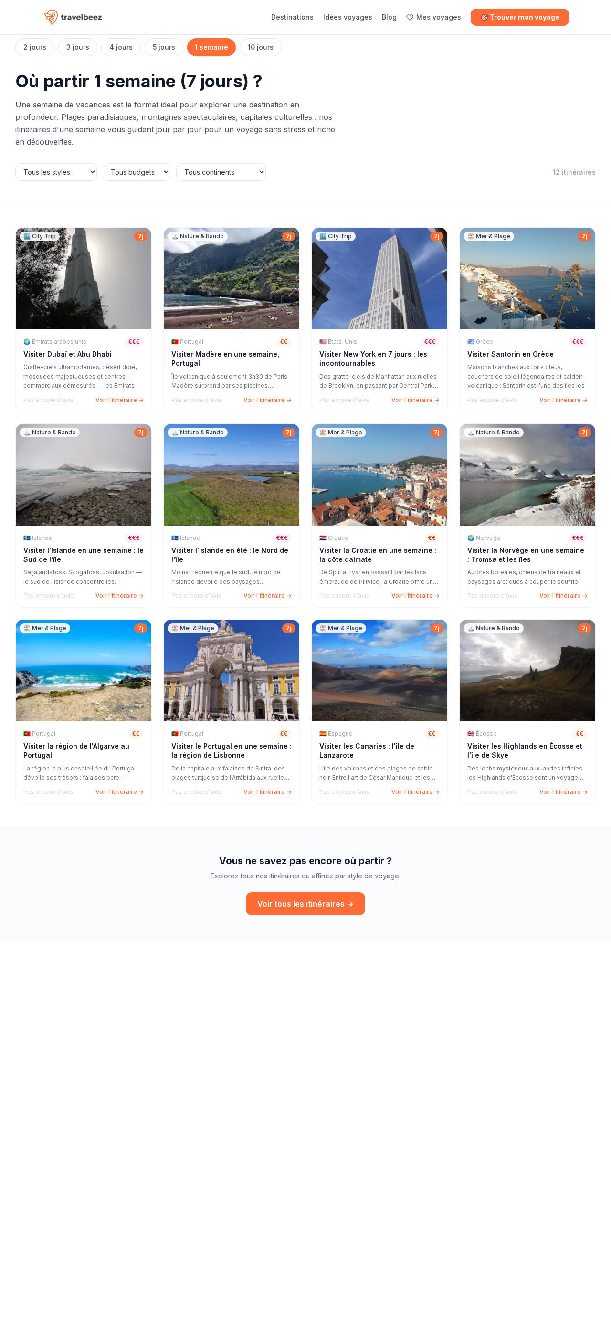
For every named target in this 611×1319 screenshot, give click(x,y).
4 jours (121, 47)
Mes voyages (438, 17)
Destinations (292, 17)
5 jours (164, 47)
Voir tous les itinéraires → (305, 903)
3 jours (77, 47)
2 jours (34, 47)
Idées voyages (347, 17)
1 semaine (211, 47)
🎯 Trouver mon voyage (519, 17)
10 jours (261, 47)
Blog (389, 17)
